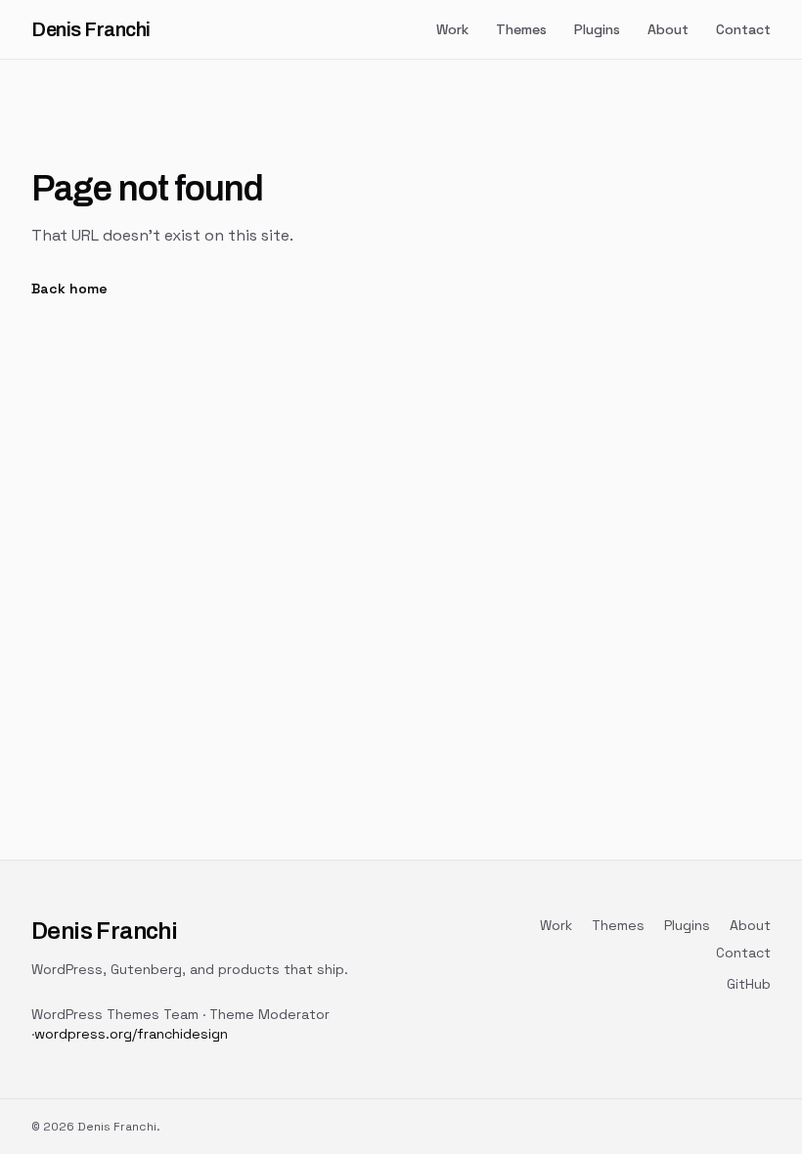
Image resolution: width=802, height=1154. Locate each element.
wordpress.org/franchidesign (131, 1034)
